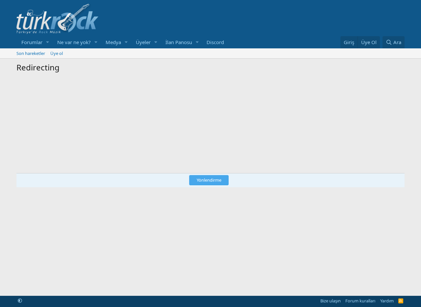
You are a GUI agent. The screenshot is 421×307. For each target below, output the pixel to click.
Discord (215, 42)
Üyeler (143, 42)
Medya (113, 42)
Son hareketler (30, 53)
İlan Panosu (178, 42)
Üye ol (56, 53)
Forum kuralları (360, 301)
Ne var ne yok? (74, 42)
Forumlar (31, 42)
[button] (47, 42)
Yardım (387, 301)
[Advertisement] (210, 122)
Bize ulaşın (330, 301)
